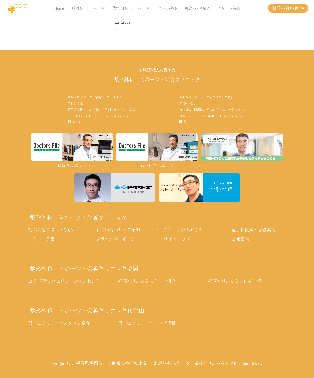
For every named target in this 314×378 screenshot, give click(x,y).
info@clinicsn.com (116, 115)
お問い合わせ (285, 8)
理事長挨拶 (167, 8)
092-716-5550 (83, 115)
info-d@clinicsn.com (230, 115)
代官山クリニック (128, 8)
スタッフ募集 (229, 8)
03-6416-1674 (196, 115)
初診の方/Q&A (197, 8)
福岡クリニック (85, 8)
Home (59, 8)
